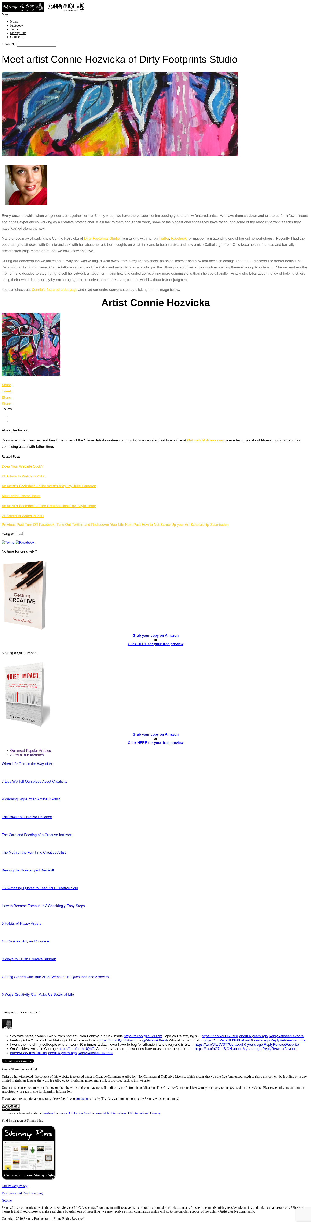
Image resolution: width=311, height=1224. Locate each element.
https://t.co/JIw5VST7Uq (214, 1045)
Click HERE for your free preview (155, 644)
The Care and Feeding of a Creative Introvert (37, 835)
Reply (273, 1036)
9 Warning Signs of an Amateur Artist (31, 799)
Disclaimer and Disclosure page (23, 1193)
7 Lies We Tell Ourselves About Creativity (34, 781)
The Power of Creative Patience (27, 817)
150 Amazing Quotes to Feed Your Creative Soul (40, 888)
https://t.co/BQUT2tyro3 (117, 1040)
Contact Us (17, 37)
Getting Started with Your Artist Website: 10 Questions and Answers (55, 977)
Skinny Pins (18, 33)
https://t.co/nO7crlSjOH (213, 1049)
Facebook (16, 25)
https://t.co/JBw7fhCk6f (28, 1053)
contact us (82, 1098)
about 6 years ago (253, 1036)
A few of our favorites (27, 755)
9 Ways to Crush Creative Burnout (29, 959)
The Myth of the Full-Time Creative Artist (34, 852)
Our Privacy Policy (14, 1186)
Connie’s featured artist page (54, 290)
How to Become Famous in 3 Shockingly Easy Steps (43, 906)
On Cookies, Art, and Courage (25, 941)
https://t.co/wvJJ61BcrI (220, 1036)
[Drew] (7, 1028)
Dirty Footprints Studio (102, 238)
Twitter (15, 29)
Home (14, 21)
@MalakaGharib (155, 1040)
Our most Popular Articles (30, 751)
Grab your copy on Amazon (156, 636)
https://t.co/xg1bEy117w (143, 1036)
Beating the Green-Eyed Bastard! (28, 870)
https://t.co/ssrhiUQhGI (77, 1049)
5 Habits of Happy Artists (21, 923)
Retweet (284, 1036)
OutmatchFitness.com (205, 440)
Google (7, 1200)
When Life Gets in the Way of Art (28, 764)
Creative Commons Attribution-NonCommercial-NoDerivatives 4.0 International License (101, 1113)
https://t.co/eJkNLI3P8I (222, 1040)
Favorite (297, 1036)
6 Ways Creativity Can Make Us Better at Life (38, 994)
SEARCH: (9, 44)
